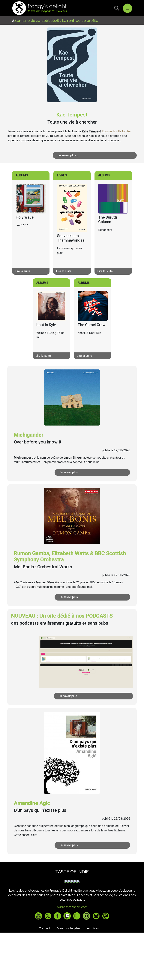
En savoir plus (68, 472)
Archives (93, 928)
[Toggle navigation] (127, 8)
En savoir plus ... (68, 155)
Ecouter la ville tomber (116, 131)
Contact (44, 928)
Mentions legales (68, 928)
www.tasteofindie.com (72, 907)
